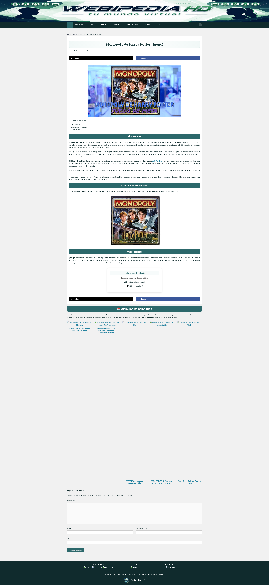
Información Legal (156, 574)
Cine (91, 25)
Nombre (70, 528)
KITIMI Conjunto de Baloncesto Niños (134, 482)
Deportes (116, 25)
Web (68, 538)
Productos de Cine (76, 39)
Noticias (79, 25)
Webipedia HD (137, 580)
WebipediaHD (75, 50)
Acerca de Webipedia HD (115, 574)
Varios (147, 25)
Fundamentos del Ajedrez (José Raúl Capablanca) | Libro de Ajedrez (107, 330)
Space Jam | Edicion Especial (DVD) (189, 482)
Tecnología (132, 25)
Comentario (71, 500)
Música (103, 25)
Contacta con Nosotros (137, 574)
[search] (200, 24)
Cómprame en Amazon (79, 127)
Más (158, 25)
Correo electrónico (142, 528)
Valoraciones (76, 129)
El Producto (75, 124)
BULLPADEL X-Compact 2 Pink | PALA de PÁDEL (162, 482)
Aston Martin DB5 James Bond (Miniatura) (79, 329)
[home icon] (70, 25)
